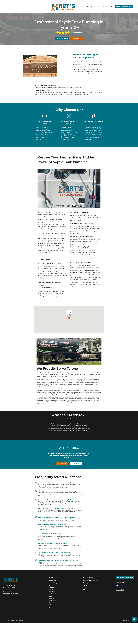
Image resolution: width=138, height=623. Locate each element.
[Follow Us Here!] (117, 585)
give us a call (69, 564)
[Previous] (7, 425)
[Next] (130, 425)
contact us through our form (57, 564)
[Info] (36, 483)
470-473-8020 (63, 453)
